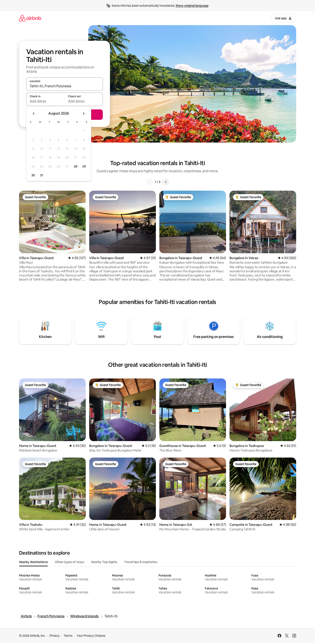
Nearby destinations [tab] (33, 562)
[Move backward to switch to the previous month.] (33, 113)
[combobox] (64, 86)
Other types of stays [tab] (69, 562)
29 (84, 166)
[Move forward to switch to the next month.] (83, 113)
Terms (68, 636)
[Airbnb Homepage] (30, 18)
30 (33, 175)
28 (75, 166)
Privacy (55, 636)
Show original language (192, 6)
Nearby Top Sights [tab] (104, 562)
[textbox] (45, 101)
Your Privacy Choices (91, 636)
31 (41, 175)
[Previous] (149, 182)
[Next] (165, 182)
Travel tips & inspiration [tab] (140, 562)
